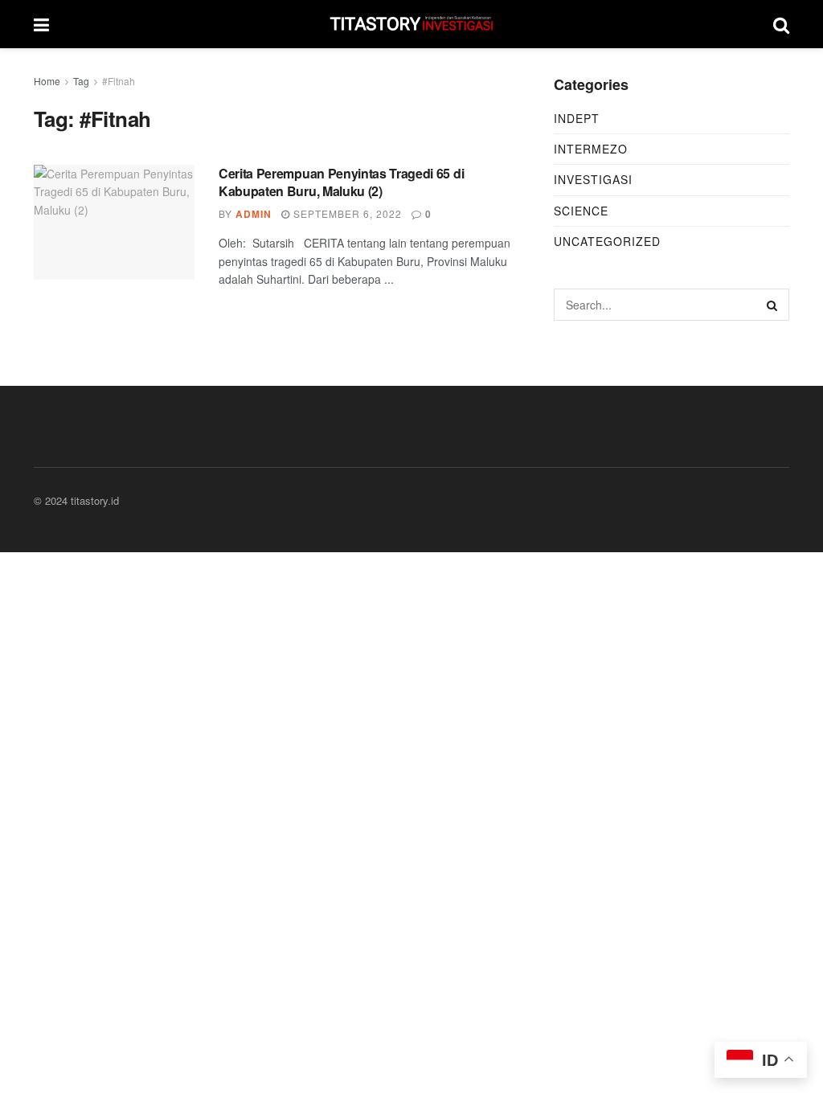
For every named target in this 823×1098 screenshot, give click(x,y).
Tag (81, 81)
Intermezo (591, 149)
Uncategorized (607, 241)
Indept (577, 118)
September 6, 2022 (346, 213)
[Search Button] (773, 305)
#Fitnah (118, 81)
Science (581, 211)
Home (47, 81)
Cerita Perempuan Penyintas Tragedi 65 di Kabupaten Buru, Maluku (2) (341, 182)
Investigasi (593, 179)
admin (253, 214)
